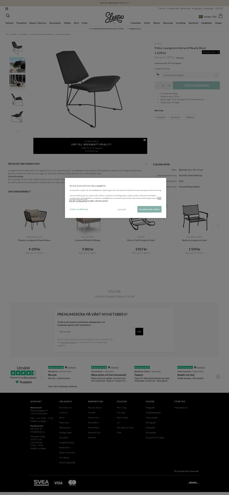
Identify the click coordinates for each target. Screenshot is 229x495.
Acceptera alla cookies (149, 209)
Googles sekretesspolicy (97, 201)
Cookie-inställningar (79, 209)
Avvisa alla (122, 209)
